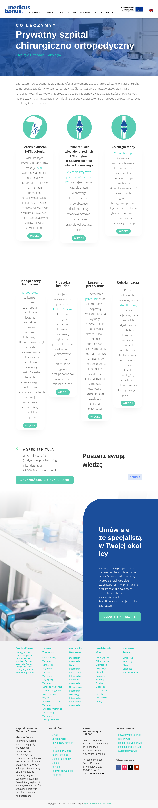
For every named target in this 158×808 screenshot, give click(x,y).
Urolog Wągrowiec (50, 719)
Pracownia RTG (130, 672)
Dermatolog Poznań (25, 655)
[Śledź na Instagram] (124, 767)
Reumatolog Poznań (25, 672)
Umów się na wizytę (119, 616)
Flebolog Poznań (23, 658)
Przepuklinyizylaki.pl (129, 747)
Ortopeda (100, 686)
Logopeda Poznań (24, 663)
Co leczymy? (13, 12)
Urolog (99, 701)
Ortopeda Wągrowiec (52, 708)
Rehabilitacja (128, 282)
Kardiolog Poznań (24, 661)
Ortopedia (38, 55)
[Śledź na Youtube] (136, 767)
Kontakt (111, 12)
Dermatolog (101, 664)
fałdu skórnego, (63, 309)
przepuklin (92, 299)
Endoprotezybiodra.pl (130, 743)
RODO (98, 12)
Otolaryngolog (102, 690)
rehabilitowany (127, 305)
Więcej (34, 236)
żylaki (39, 168)
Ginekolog (100, 672)
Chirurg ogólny (102, 657)
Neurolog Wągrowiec (52, 690)
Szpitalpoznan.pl (127, 751)
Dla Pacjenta (53, 12)
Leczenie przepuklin (95, 284)
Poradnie (85, 12)
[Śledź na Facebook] (118, 767)
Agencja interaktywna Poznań (97, 803)
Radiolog (100, 694)
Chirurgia (22, 55)
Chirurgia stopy (123, 153)
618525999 (97, 773)
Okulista (99, 683)
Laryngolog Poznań (24, 669)
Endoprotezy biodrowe (30, 282)
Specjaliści (35, 12)
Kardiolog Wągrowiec (52, 686)
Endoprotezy (30, 292)
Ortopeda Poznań (24, 666)
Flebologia (53, 55)
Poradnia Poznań (24, 647)
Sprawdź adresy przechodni (44, 480)
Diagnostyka (101, 668)
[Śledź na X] (130, 767)
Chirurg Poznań (23, 652)
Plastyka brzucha (62, 284)
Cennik (72, 12)
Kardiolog (100, 675)
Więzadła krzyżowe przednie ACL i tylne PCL (78, 177)
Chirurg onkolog (103, 661)
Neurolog (100, 679)
